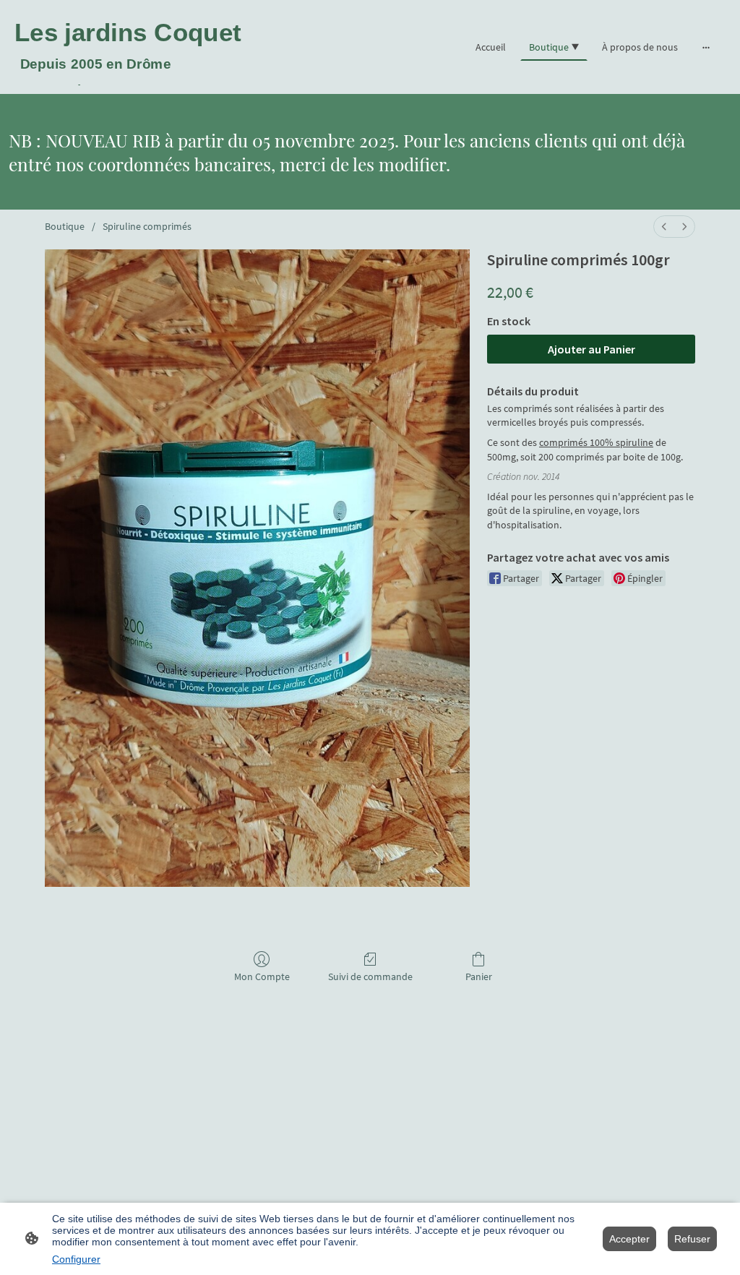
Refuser (692, 1239)
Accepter (629, 1239)
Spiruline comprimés (147, 226)
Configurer (76, 1259)
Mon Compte (262, 976)
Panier (478, 976)
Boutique (65, 226)
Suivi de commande (370, 976)
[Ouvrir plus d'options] (706, 47)
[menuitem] (664, 226)
